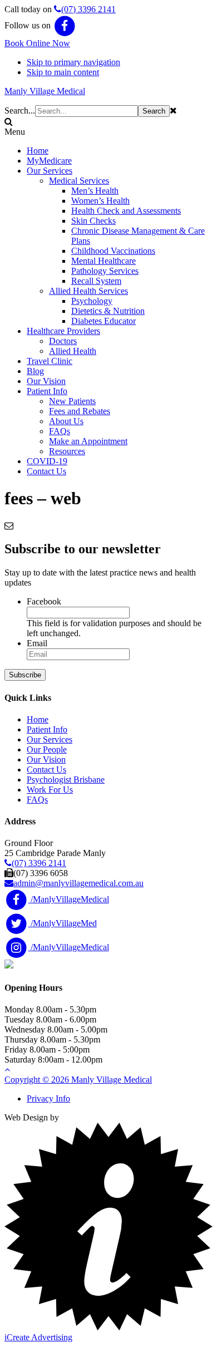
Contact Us (46, 769)
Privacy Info (48, 1098)
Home (37, 719)
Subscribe (25, 675)
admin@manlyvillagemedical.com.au (78, 883)
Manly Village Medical (44, 91)
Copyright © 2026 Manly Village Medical (78, 1079)
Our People (47, 749)
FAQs (37, 799)
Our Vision (46, 759)
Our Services (49, 739)
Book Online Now (37, 43)
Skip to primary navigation (73, 62)
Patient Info (47, 729)
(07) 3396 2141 (88, 9)
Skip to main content (63, 72)
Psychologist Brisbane (66, 779)
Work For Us (50, 789)
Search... (19, 110)
